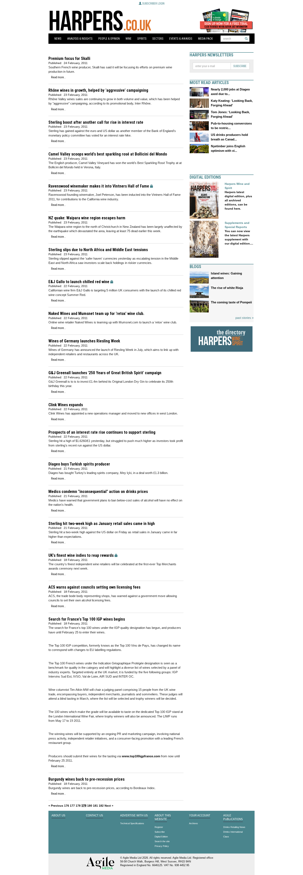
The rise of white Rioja (227, 288)
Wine (129, 38)
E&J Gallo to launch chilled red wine (78, 281)
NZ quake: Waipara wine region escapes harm (86, 218)
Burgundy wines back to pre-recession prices (86, 779)
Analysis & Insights (80, 38)
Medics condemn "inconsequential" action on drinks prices (98, 491)
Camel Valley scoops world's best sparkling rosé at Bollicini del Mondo (107, 154)
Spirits (142, 38)
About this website (163, 817)
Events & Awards (180, 38)
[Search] (246, 39)
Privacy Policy (162, 846)
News (57, 38)
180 (89, 805)
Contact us (94, 815)
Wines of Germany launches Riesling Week (84, 341)
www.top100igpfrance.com (140, 756)
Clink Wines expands (65, 404)
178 (78, 805)
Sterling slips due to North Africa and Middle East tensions (98, 249)
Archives (193, 823)
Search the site (162, 841)
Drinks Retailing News (234, 827)
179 (83, 805)
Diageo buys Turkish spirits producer (79, 464)
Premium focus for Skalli (69, 58)
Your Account (199, 815)
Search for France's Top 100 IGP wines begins (86, 619)
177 (72, 805)
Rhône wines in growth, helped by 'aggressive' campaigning (98, 90)
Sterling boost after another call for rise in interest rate (95, 122)
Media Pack (205, 38)
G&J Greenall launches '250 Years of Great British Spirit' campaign (104, 372)
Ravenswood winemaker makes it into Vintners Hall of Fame (98, 186)
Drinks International (233, 832)
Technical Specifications (132, 823)
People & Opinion (109, 38)
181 (95, 805)
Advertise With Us (134, 815)
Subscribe (240, 66)
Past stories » (244, 317)
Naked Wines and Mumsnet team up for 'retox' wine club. (96, 313)
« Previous (55, 805)
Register (159, 827)
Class (226, 836)
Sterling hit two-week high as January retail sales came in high (101, 523)
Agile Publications (233, 817)
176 (66, 805)
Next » (109, 805)
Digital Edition (161, 836)
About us (58, 815)
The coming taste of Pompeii (231, 302)
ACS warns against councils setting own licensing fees (94, 587)
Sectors (157, 38)
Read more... (58, 77)
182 (101, 805)
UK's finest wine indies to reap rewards (81, 555)
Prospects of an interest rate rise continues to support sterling (101, 432)
